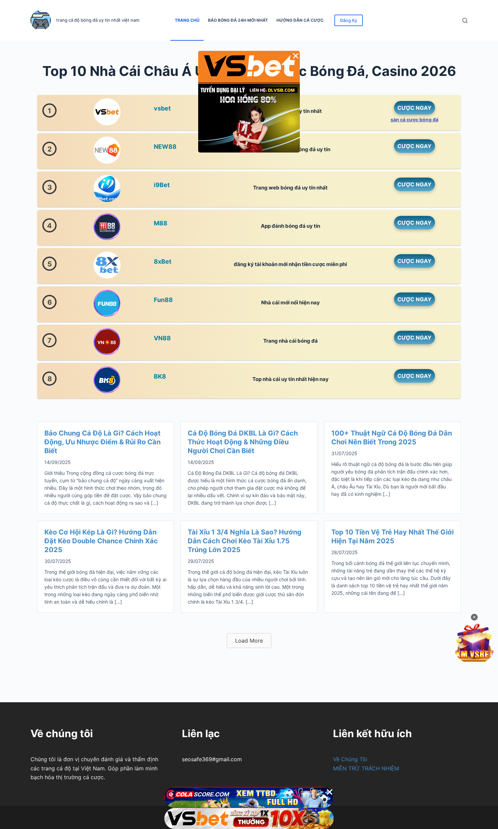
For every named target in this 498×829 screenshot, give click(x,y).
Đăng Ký (348, 20)
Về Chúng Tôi (350, 759)
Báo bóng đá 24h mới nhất (238, 20)
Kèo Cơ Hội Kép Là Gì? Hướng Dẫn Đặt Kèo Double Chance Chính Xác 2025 (101, 541)
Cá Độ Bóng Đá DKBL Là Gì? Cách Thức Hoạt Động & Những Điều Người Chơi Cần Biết (243, 442)
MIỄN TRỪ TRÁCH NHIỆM (366, 768)
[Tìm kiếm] (465, 20)
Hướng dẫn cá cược (300, 20)
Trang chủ (187, 20)
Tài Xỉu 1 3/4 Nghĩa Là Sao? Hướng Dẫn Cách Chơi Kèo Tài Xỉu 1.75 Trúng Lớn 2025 (245, 541)
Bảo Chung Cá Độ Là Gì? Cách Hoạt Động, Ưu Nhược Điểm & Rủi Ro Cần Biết (102, 442)
